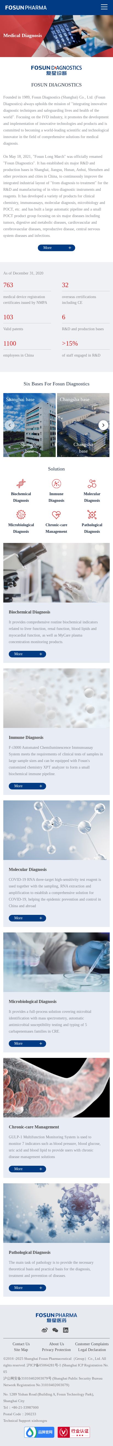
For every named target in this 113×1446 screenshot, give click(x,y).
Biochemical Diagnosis (29, 612)
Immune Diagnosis (26, 737)
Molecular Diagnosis (28, 869)
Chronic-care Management (34, 1127)
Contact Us (21, 1344)
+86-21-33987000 (25, 1407)
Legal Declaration (92, 1350)
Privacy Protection (56, 1350)
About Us (56, 1344)
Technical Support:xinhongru (25, 1421)
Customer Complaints (92, 1344)
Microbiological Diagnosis (32, 1001)
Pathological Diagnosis (29, 1252)
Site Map (21, 1350)
